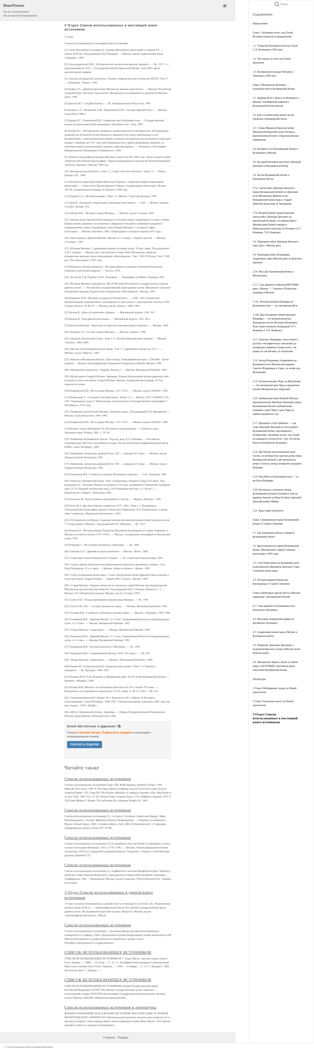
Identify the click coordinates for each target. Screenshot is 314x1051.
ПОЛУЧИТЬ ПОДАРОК (84, 744)
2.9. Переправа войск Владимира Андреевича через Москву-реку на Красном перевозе (277, 258)
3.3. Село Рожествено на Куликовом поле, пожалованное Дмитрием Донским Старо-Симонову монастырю (276, 566)
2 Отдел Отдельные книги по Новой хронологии (29, 1047)
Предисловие (260, 23)
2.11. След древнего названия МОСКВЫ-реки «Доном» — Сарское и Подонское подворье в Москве (276, 288)
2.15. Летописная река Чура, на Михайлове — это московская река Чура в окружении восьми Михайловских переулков (277, 385)
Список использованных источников (97, 778)
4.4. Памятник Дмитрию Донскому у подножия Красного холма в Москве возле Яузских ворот (276, 648)
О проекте (109, 1037)
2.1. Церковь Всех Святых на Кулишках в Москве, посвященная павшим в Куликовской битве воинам (276, 101)
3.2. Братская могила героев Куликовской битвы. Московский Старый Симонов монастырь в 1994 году (276, 549)
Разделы (123, 1037)
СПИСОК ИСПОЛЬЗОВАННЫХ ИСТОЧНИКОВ (107, 952)
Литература (259, 679)
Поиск (280, 4)
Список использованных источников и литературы (110, 1007)
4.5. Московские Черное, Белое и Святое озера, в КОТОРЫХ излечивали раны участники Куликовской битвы (275, 665)
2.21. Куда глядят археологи (268, 510)
